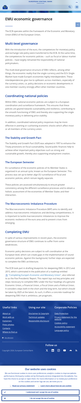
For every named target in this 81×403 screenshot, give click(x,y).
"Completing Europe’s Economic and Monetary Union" (35, 275)
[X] (46, 350)
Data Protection (61, 314)
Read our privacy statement (23, 386)
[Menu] (77, 7)
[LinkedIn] (52, 350)
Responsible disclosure (39, 321)
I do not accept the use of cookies (42, 398)
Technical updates (37, 317)
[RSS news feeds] (76, 350)
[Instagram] (58, 350)
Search (69, 7)
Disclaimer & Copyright (39, 314)
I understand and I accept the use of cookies (42, 392)
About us (6, 314)
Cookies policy (61, 323)
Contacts (6, 328)
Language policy (62, 331)
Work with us (8, 317)
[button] (76, 2)
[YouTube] (64, 350)
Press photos (8, 325)
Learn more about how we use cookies (56, 386)
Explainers (7, 321)
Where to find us (10, 332)
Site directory (9, 338)
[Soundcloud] (70, 350)
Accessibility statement (65, 327)
